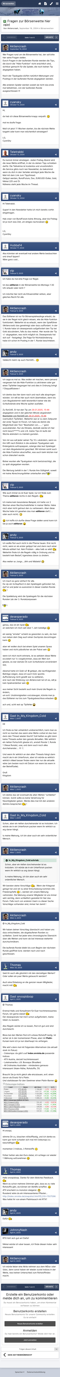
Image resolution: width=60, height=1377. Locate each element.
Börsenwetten (47, 28)
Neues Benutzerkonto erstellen (30, 1324)
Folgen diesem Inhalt (27, 1349)
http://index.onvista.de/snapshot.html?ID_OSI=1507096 (29, 1196)
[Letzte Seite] (56, 37)
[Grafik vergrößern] (48, 116)
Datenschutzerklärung (36, 1372)
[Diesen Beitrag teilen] (56, 49)
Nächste (49, 37)
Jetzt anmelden (30, 1340)
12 (56, 1349)
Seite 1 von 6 (30, 38)
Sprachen (19, 1372)
